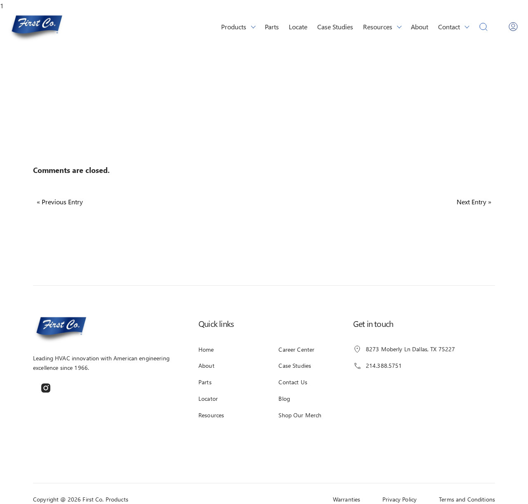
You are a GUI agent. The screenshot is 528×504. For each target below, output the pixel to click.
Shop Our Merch (299, 415)
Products (233, 26)
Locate (298, 26)
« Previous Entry (60, 201)
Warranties (346, 499)
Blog (284, 398)
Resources (377, 26)
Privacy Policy (399, 499)
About (419, 26)
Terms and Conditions (467, 499)
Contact (449, 26)
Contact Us (292, 382)
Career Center (296, 349)
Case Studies (335, 26)
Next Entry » (474, 201)
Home (206, 349)
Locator (208, 398)
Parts (272, 26)
